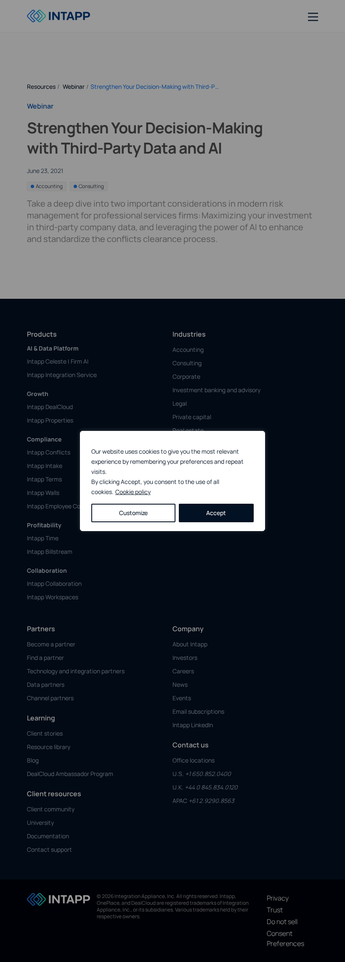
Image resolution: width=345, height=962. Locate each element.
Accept (216, 513)
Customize (133, 513)
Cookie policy (133, 492)
